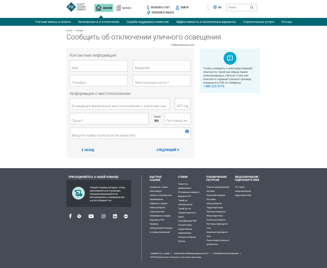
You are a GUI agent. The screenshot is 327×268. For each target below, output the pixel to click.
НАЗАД (89, 149)
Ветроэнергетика (214, 215)
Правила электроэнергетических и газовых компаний (161, 227)
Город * (77, 120)
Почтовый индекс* (178, 120)
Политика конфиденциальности (191, 253)
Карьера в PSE (157, 219)
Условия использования (225, 253)
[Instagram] (103, 217)
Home (69, 30)
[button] (252, 7)
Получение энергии (215, 195)
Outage (79, 30)
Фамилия (142, 68)
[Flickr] (126, 217)
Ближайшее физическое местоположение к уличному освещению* (121, 106)
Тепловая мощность (216, 211)
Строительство (157, 211)
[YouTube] (91, 217)
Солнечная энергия (215, 219)
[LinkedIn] (115, 217)
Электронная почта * (152, 82)
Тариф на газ (184, 208)
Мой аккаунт (156, 191)
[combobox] (242, 7)
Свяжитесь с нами (159, 187)
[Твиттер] (79, 217)
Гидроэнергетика (214, 207)
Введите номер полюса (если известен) (104, 135)
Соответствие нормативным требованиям (185, 228)
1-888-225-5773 (213, 86)
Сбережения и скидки (160, 215)
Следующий (166, 149)
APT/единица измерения (184, 106)
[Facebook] (70, 217)
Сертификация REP (187, 220)
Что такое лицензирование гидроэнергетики (243, 191)
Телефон (79, 82)
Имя (75, 68)
